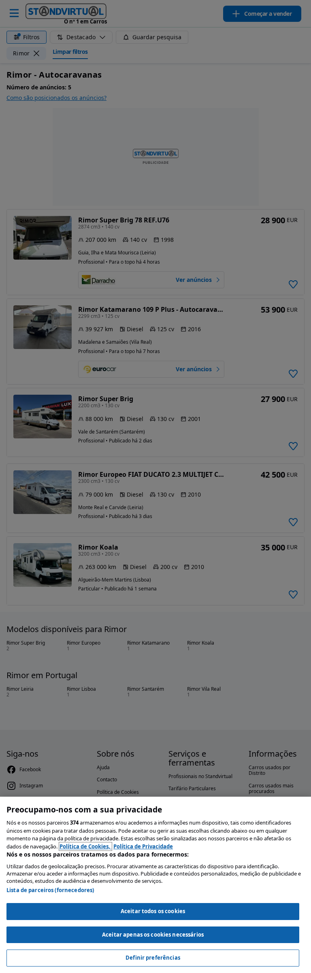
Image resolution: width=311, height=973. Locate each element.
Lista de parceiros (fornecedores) (50, 890)
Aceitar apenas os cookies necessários (153, 934)
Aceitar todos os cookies (153, 911)
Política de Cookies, (85, 846)
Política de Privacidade (143, 846)
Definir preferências (153, 957)
